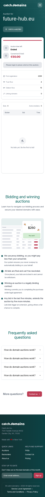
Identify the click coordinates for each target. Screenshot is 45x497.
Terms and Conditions (15, 492)
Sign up (38, 475)
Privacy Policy (32, 492)
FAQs (27, 450)
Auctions (5, 450)
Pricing (27, 458)
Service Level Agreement (21, 489)
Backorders (6, 454)
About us (5, 458)
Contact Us (29, 454)
